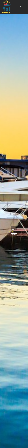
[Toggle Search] (20, 6)
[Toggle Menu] (25, 6)
